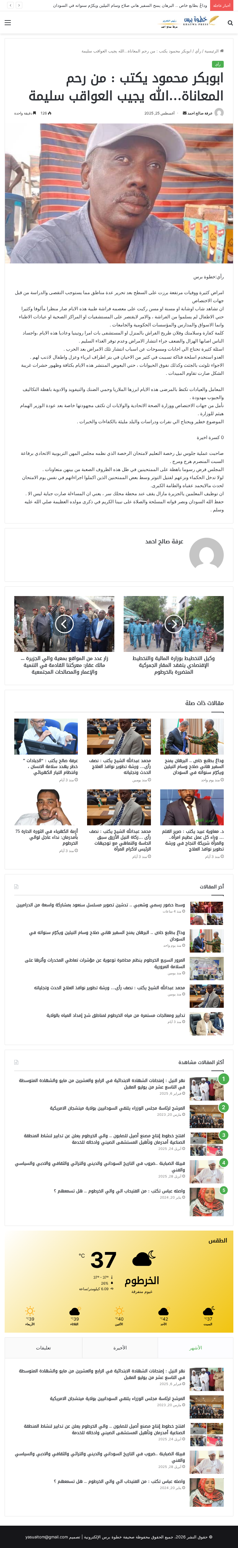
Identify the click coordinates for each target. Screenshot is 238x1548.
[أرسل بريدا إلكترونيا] (185, 113)
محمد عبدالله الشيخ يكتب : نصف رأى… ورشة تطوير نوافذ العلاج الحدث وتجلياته (120, 766)
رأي (198, 50)
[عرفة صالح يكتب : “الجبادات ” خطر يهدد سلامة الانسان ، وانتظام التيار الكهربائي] (46, 737)
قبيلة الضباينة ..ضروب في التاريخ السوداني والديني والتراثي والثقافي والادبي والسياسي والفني (100, 1166)
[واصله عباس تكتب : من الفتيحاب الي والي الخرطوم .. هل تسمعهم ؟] (207, 1202)
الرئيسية (212, 50)
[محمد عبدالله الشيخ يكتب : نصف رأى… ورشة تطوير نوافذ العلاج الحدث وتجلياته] (119, 737)
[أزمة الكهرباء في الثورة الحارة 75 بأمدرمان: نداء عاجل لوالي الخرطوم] (46, 807)
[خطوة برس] (188, 22)
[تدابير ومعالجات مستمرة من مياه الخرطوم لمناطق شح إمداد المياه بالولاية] (207, 1023)
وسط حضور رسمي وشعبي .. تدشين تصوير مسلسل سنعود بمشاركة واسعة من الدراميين (100, 905)
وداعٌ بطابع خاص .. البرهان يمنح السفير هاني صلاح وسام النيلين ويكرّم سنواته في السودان (194, 766)
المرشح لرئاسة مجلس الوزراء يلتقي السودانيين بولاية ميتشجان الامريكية (117, 1108)
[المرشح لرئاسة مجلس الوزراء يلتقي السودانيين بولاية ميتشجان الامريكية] (207, 1116)
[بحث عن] (230, 25)
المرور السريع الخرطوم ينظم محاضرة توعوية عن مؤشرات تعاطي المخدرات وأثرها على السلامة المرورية (105, 963)
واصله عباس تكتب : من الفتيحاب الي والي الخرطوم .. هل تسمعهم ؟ (119, 1191)
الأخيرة (120, 1348)
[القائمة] (8, 25)
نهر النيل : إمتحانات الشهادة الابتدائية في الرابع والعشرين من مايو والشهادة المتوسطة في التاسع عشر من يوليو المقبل (102, 1083)
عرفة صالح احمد (200, 113)
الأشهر (195, 1348)
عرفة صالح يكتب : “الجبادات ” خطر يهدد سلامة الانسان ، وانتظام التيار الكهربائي (50, 766)
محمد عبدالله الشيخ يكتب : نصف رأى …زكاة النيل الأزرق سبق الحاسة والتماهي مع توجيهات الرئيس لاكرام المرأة (120, 840)
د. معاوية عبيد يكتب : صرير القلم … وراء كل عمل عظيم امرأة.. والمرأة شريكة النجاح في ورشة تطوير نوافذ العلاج (193, 840)
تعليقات (43, 1348)
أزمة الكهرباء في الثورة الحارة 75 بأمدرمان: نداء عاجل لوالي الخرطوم (46, 837)
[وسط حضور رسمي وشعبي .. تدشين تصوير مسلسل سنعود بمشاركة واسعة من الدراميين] (207, 913)
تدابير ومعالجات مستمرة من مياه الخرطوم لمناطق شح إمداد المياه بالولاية (115, 1015)
